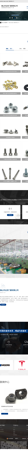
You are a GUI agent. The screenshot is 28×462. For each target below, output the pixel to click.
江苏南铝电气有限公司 (16, 454)
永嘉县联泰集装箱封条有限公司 (14, 448)
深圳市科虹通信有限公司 (7, 458)
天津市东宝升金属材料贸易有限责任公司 (10, 452)
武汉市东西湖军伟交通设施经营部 (12, 446)
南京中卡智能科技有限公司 (13, 444)
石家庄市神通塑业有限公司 (11, 450)
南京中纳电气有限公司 (13, 459)
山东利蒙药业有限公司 (17, 458)
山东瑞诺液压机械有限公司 (15, 447)
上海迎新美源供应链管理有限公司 (11, 451)
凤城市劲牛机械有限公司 (11, 441)
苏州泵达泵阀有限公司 (7, 445)
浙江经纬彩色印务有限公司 (15, 457)
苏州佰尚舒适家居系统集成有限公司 (16, 456)
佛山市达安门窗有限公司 (14, 22)
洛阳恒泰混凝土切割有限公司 (19, 445)
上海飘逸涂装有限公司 (8, 453)
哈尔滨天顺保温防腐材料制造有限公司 (12, 443)
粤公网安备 (10, 438)
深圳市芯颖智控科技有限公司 (20, 453)
